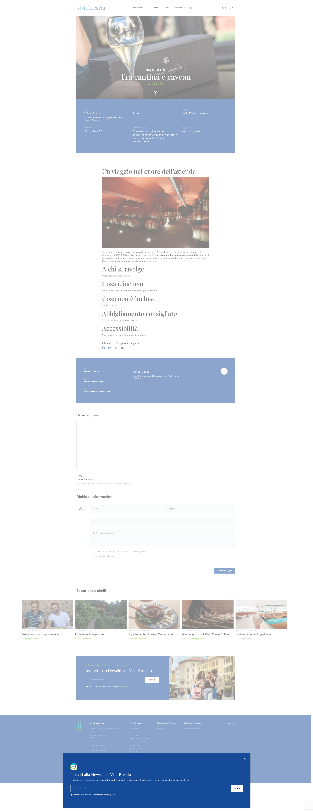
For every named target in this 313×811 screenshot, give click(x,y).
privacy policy (109, 795)
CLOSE (244, 758)
